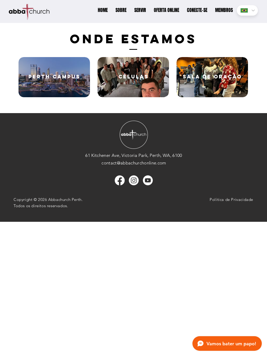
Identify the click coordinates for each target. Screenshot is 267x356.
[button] (121, 10)
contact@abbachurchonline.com (133, 162)
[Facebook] (120, 180)
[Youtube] (148, 180)
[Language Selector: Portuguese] (247, 10)
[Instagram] (134, 180)
